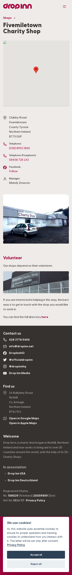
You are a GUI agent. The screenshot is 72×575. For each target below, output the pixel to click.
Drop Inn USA (16, 473)
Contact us (12, 333)
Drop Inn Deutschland (23, 480)
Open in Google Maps (24, 418)
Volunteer (12, 258)
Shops (7, 17)
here (45, 317)
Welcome (11, 436)
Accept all (36, 554)
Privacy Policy (35, 500)
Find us (9, 386)
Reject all (36, 563)
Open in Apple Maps (23, 423)
